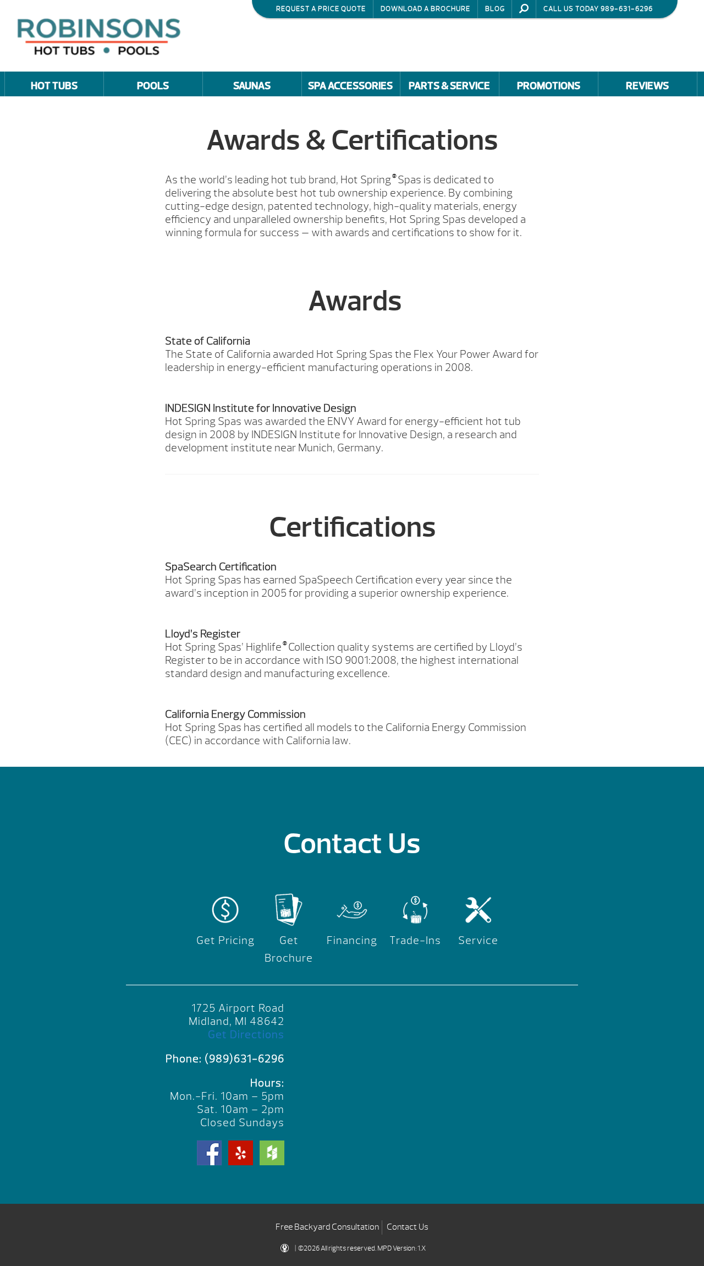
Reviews (647, 85)
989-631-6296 (627, 8)
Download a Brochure (425, 8)
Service (478, 940)
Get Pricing (225, 940)
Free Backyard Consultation (327, 1226)
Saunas (252, 85)
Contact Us (407, 1226)
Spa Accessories (350, 85)
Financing (352, 940)
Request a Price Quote (321, 8)
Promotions (548, 85)
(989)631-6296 (244, 1059)
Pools (153, 85)
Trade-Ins (415, 940)
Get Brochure (289, 949)
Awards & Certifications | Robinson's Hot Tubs (102, 35)
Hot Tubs (54, 85)
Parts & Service (449, 85)
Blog (495, 8)
